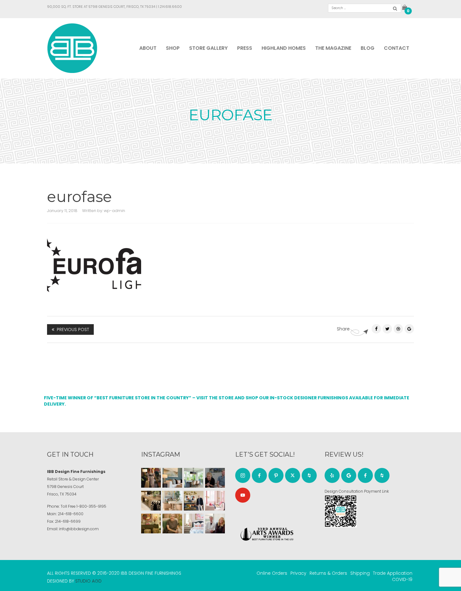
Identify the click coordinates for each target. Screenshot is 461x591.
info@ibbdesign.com (79, 528)
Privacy (298, 573)
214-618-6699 (68, 521)
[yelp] (332, 475)
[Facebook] (376, 329)
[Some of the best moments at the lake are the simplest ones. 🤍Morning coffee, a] (194, 478)
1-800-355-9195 (91, 506)
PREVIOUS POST (73, 329)
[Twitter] (387, 329)
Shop (173, 48)
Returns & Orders (328, 573)
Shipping (360, 573)
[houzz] (309, 475)
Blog (367, 48)
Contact (396, 48)
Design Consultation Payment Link (357, 491)
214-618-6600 (70, 513)
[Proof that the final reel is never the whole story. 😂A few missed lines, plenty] (215, 478)
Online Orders (272, 573)
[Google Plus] (409, 329)
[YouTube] (242, 495)
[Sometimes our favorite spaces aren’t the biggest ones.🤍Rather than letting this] (215, 501)
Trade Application (392, 573)
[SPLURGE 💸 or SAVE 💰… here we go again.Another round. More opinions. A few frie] (215, 523)
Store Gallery (208, 48)
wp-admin (114, 210)
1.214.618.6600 (170, 6)
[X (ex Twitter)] (292, 475)
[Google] (348, 475)
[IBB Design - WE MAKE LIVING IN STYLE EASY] (72, 48)
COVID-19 (402, 579)
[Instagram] (242, 475)
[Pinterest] (398, 329)
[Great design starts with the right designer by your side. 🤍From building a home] (172, 501)
